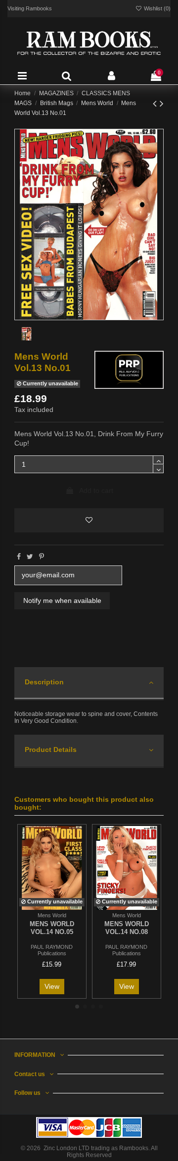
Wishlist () (156, 8)
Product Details (51, 749)
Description (44, 682)
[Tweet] (30, 557)
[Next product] (162, 103)
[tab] (88, 683)
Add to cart (96, 490)
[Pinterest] (41, 557)
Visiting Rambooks (29, 8)
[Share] (19, 557)
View (51, 986)
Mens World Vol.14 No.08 (126, 928)
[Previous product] (156, 103)
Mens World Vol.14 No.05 (52, 928)
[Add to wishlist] (88, 520)
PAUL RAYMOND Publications (52, 950)
